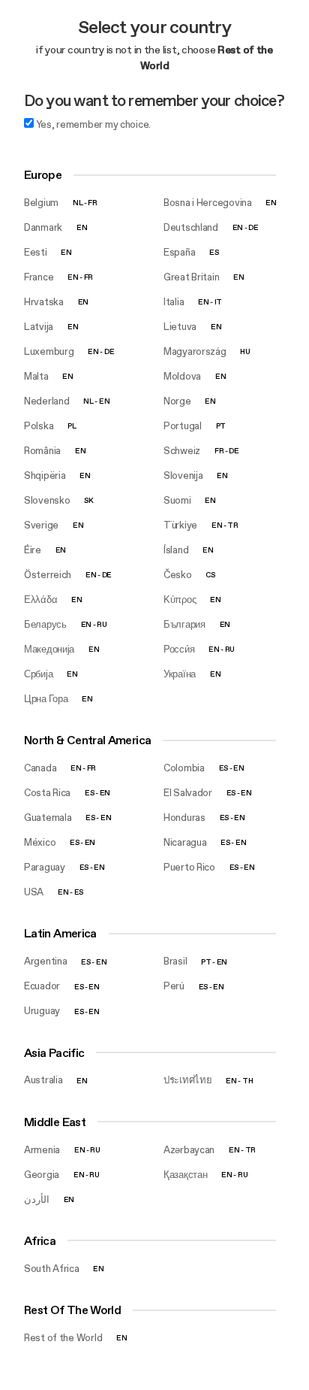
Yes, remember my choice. (92, 124)
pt (221, 426)
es (213, 252)
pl (72, 426)
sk (88, 500)
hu (245, 351)
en (271, 202)
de (253, 227)
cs (210, 575)
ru (101, 624)
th (247, 1080)
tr (232, 525)
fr (92, 202)
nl (77, 202)
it (218, 302)
